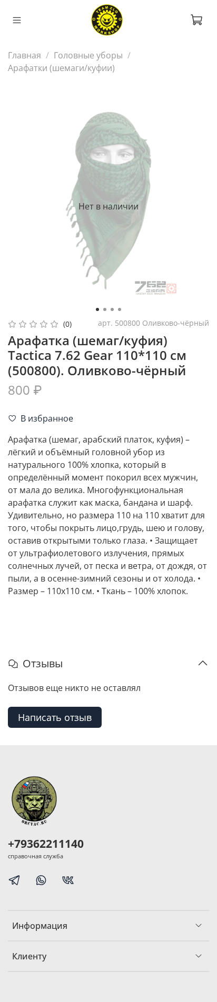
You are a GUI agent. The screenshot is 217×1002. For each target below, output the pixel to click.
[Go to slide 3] (112, 309)
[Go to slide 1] (97, 309)
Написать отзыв (55, 717)
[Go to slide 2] (104, 309)
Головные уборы (88, 55)
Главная (24, 55)
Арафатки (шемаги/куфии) (61, 68)
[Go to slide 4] (119, 309)
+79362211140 (46, 843)
